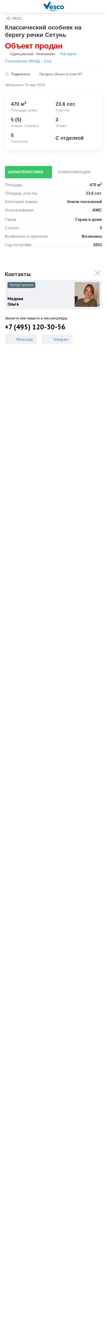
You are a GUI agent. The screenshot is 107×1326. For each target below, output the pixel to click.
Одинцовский (21, 54)
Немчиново (45, 54)
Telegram (61, 339)
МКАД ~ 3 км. (40, 61)
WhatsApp (24, 339)
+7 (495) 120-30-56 (35, 327)
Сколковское (16, 61)
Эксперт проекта (21, 285)
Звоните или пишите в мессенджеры (36, 318)
